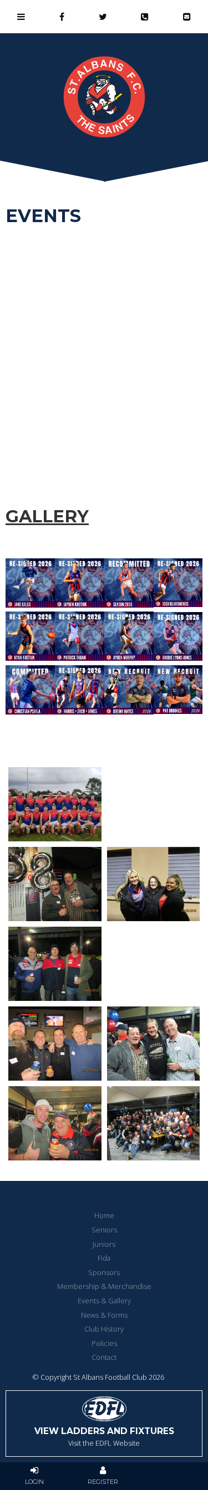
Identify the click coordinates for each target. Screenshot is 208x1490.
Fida (104, 1258)
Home (104, 1215)
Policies (104, 1343)
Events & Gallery (104, 1301)
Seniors (104, 1230)
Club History (104, 1329)
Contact (104, 1357)
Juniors (104, 1244)
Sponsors (104, 1272)
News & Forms (104, 1315)
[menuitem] (104, 1216)
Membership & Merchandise (104, 1286)
